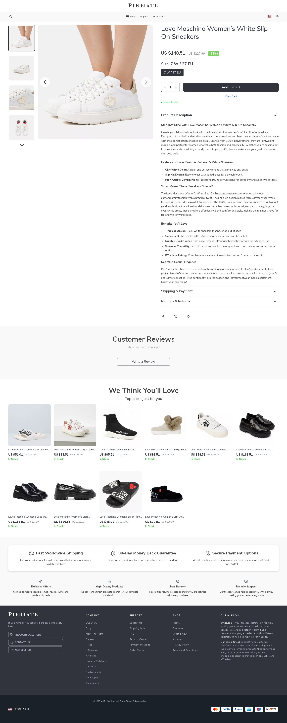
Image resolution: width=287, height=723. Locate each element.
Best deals (158, 16)
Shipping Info (137, 628)
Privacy (129, 701)
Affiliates (91, 656)
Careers (90, 639)
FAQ (132, 634)
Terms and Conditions (185, 650)
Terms (122, 701)
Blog (88, 628)
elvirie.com (227, 623)
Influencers (92, 650)
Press (89, 645)
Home (176, 623)
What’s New (180, 634)
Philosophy (92, 678)
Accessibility (140, 701)
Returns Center (138, 639)
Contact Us (136, 623)
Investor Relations (96, 661)
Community (92, 683)
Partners (91, 667)
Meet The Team (94, 634)
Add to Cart (231, 87)
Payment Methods (140, 645)
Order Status (137, 650)
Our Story (91, 623)
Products (178, 628)
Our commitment (230, 642)
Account (178, 639)
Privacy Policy (181, 645)
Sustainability (93, 672)
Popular (144, 16)
